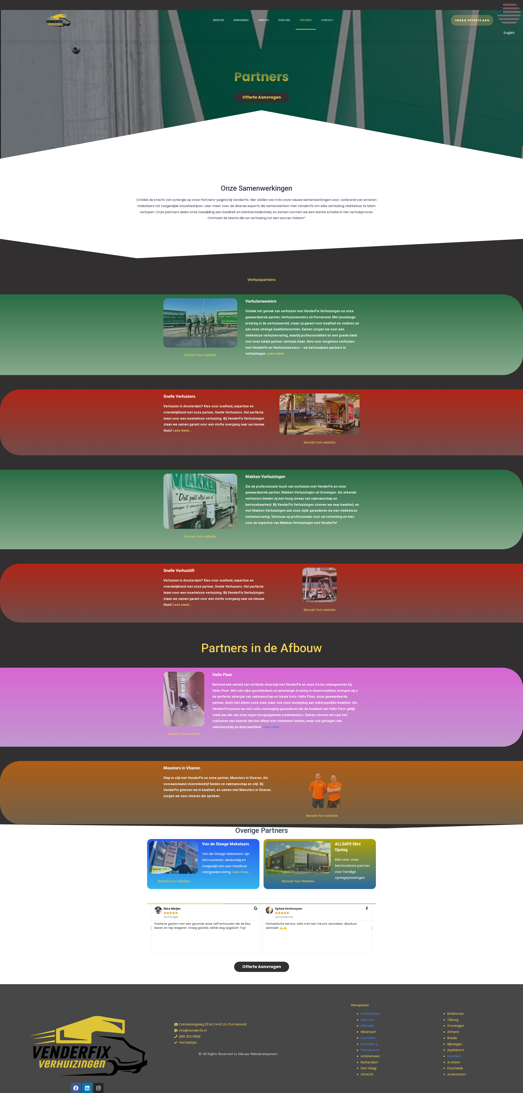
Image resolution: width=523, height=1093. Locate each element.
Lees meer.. (276, 353)
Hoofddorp (369, 1044)
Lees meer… (182, 430)
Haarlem (367, 1019)
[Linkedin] (87, 1088)
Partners (306, 20)
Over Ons (284, 20)
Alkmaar (367, 1025)
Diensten (218, 20)
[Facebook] (76, 1088)
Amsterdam (370, 1013)
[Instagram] (98, 1088)
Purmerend (370, 1050)
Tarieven (263, 20)
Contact (327, 20)
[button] (151, 928)
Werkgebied (240, 20)
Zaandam (368, 1038)
